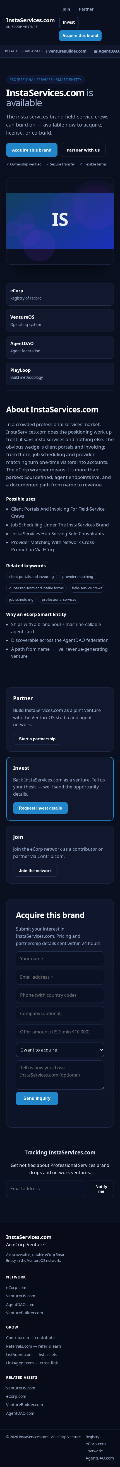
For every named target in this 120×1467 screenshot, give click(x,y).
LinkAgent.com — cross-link (32, 1362)
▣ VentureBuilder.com (63, 51)
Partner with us (83, 150)
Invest (69, 22)
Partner (86, 9)
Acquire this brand (80, 35)
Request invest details (40, 808)
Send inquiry (37, 1098)
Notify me (101, 1189)
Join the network (35, 870)
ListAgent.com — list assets (31, 1354)
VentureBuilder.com (24, 1312)
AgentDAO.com (20, 1304)
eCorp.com (16, 1287)
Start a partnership (37, 738)
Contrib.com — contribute (30, 1337)
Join (66, 9)
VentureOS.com (20, 1295)
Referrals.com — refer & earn (33, 1346)
